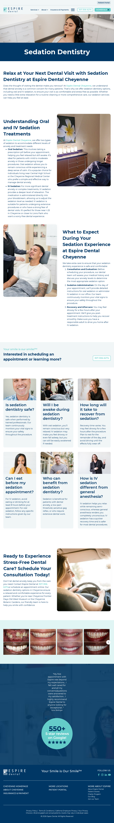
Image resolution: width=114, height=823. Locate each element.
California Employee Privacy (66, 811)
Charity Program (94, 794)
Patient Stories (94, 792)
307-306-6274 (85, 10)
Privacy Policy (31, 811)
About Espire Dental (96, 789)
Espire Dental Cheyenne (78, 86)
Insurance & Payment (16, 793)
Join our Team (93, 799)
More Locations (58, 786)
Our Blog (91, 797)
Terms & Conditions (46, 811)
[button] (34, 10)
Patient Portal (104, 3)
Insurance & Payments (59, 10)
